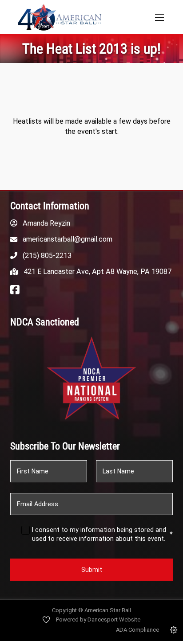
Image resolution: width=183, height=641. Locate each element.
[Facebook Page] (15, 290)
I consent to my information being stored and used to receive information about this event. (102, 534)
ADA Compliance (137, 629)
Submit (91, 569)
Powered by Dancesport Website (98, 619)
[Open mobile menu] (159, 17)
